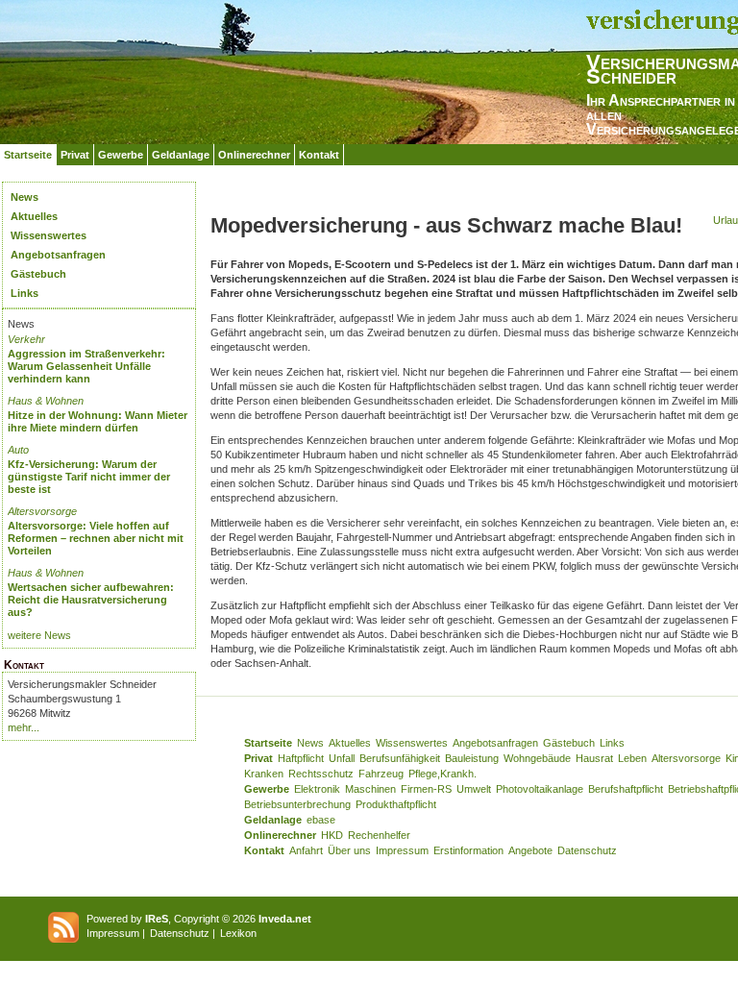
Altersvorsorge (42, 511)
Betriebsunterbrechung (297, 804)
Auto (18, 449)
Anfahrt (306, 850)
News (24, 197)
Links (24, 293)
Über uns (349, 850)
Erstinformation (468, 850)
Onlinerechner (254, 154)
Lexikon (238, 933)
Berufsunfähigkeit (399, 758)
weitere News (39, 635)
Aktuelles (34, 216)
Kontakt (319, 154)
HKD (332, 835)
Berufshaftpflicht (625, 789)
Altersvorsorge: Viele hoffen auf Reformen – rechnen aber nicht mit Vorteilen (96, 538)
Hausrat (594, 758)
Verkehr (26, 339)
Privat (75, 154)
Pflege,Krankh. (442, 773)
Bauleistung (472, 758)
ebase (321, 819)
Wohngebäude (537, 758)
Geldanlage (180, 154)
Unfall (342, 758)
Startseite (28, 154)
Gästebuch (38, 274)
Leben (632, 758)
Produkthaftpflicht (396, 804)
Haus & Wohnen (46, 400)
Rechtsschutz (321, 773)
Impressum (402, 850)
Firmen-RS (426, 789)
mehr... (23, 727)
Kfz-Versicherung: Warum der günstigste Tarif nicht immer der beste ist (89, 476)
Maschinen (370, 789)
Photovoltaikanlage (539, 789)
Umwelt (473, 789)
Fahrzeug (381, 773)
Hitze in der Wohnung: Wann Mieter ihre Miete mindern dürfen (97, 421)
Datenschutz (587, 850)
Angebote (530, 850)
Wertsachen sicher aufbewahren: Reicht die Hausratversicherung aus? (91, 599)
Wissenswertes (48, 235)
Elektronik (317, 789)
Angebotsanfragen (58, 254)
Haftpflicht (301, 758)
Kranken (263, 773)
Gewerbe (120, 154)
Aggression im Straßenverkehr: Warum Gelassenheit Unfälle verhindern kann (86, 366)
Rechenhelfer (379, 835)
